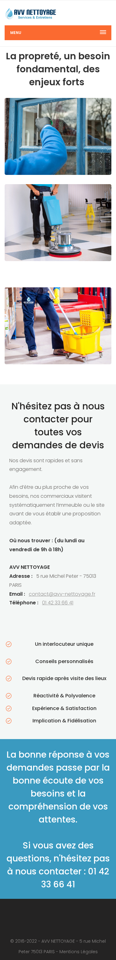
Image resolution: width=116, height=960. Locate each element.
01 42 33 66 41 (57, 602)
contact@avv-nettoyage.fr (62, 594)
